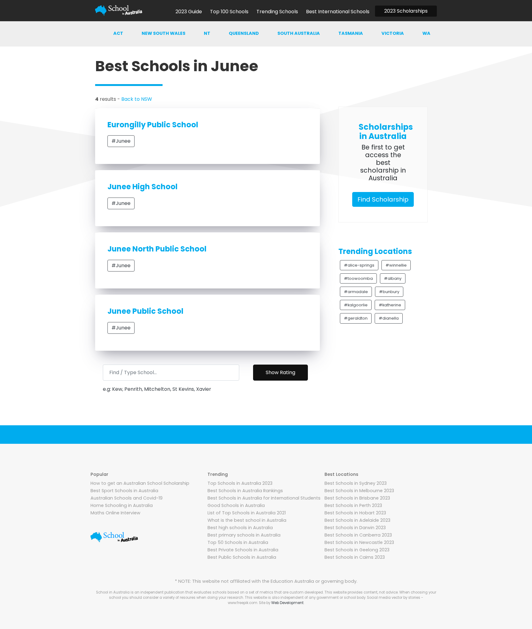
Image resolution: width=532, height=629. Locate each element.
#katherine (390, 305)
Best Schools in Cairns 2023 (354, 557)
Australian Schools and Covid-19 (127, 498)
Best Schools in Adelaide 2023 (357, 520)
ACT (118, 33)
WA (426, 33)
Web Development (287, 602)
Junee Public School (145, 311)
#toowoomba (358, 278)
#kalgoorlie (356, 305)
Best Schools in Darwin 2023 (355, 528)
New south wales (163, 33)
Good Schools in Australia (236, 505)
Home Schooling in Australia (122, 505)
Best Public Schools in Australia (242, 557)
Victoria (392, 33)
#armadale (356, 291)
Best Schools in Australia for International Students (264, 498)
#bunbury (389, 291)
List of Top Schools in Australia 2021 (247, 513)
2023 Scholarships (406, 10)
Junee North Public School (157, 249)
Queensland (244, 33)
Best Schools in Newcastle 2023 (359, 542)
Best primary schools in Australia (244, 535)
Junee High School (142, 187)
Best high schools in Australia (240, 528)
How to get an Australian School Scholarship (140, 483)
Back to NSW (136, 99)
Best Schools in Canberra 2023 (358, 535)
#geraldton (356, 318)
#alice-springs (359, 265)
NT (207, 33)
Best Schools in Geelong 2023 (356, 550)
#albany (392, 278)
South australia (298, 33)
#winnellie (396, 265)
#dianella (389, 318)
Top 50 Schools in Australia (238, 542)
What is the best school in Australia (247, 520)
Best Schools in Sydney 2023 (355, 483)
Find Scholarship (383, 199)
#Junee (121, 141)
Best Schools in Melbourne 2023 (359, 491)
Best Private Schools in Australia (243, 550)
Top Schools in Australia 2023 (240, 483)
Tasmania (350, 33)
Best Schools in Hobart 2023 (355, 513)
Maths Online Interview (115, 513)
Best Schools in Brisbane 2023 (357, 498)
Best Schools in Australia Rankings (245, 491)
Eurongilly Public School (152, 125)
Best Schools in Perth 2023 (353, 505)
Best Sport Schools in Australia (124, 491)
